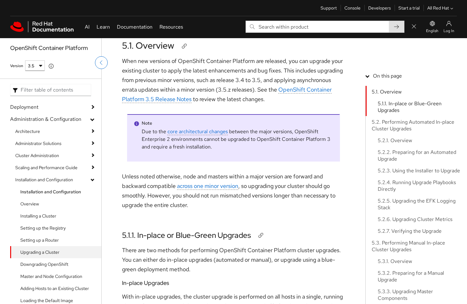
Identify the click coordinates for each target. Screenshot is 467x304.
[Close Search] (413, 27)
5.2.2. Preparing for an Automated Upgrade (417, 155)
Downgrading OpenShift (44, 264)
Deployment (24, 107)
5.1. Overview (148, 45)
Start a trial (409, 8)
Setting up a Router (39, 240)
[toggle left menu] (101, 62)
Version (16, 65)
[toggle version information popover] (51, 66)
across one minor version (207, 186)
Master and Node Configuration (51, 276)
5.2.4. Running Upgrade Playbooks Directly (417, 185)
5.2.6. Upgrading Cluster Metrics (415, 219)
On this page (387, 76)
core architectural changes (197, 131)
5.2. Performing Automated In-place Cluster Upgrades (413, 125)
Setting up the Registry (43, 228)
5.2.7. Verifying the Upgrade (410, 231)
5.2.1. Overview (395, 140)
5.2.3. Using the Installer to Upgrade (419, 170)
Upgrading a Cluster (39, 252)
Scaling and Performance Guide (46, 167)
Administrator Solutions (38, 143)
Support (329, 8)
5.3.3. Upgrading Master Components (405, 294)
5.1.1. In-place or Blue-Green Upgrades (186, 235)
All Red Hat (438, 8)
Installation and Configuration (44, 180)
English (432, 30)
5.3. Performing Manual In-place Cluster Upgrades (408, 246)
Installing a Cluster (38, 216)
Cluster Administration (37, 155)
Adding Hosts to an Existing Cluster (54, 288)
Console (352, 8)
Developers (379, 8)
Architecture (27, 131)
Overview (29, 204)
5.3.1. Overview (395, 261)
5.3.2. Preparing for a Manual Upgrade (411, 276)
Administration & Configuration (45, 119)
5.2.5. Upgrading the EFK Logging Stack (417, 204)
